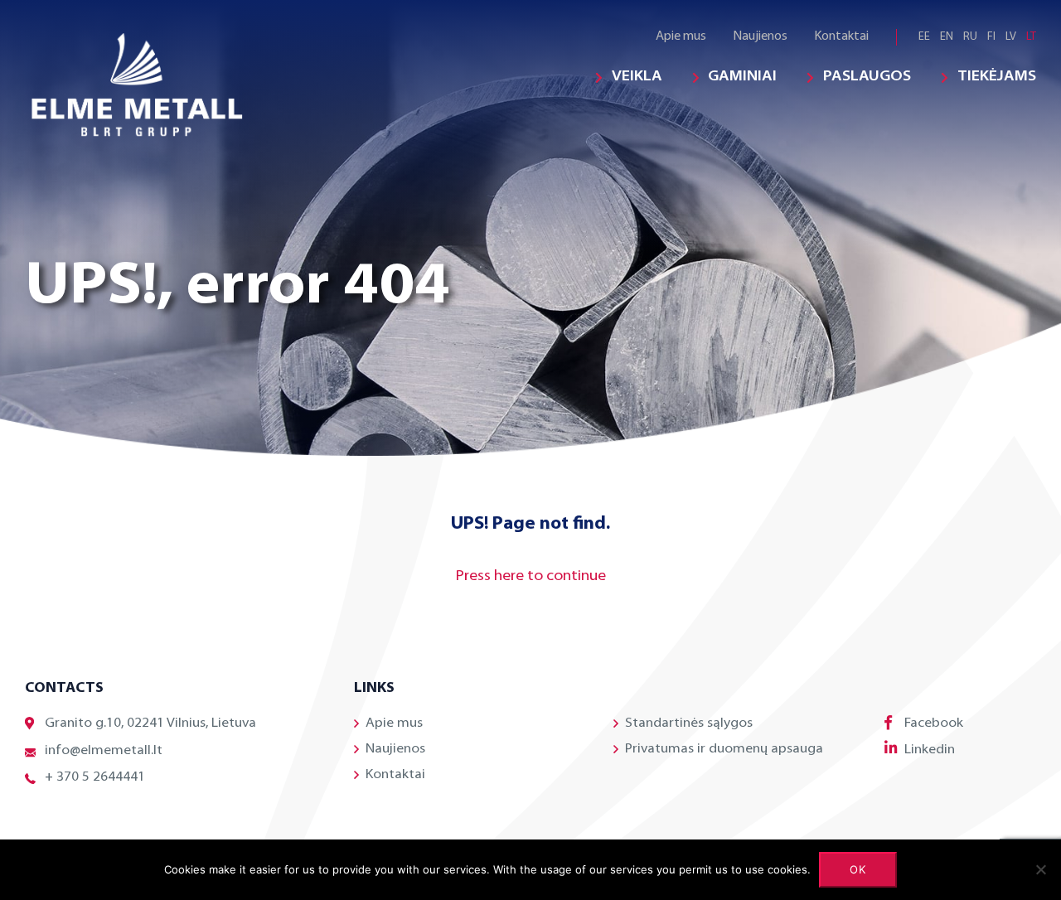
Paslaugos (867, 77)
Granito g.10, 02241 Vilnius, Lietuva (150, 723)
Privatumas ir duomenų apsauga (724, 749)
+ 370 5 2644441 (95, 777)
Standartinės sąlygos (689, 723)
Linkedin (929, 750)
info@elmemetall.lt (103, 750)
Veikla (637, 77)
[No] (1040, 869)
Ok (858, 869)
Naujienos (760, 37)
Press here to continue (531, 576)
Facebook (933, 723)
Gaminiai (742, 77)
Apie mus (681, 37)
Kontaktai (841, 37)
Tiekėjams (996, 77)
